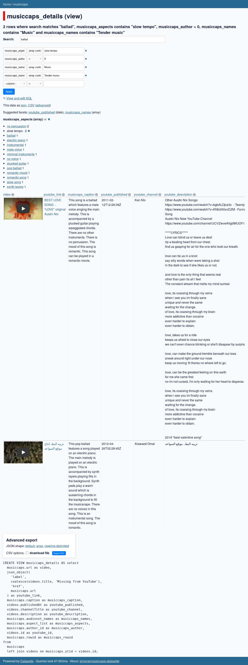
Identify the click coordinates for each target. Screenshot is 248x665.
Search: (8, 39)
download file (39, 553)
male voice (14, 149)
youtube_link (52, 194)
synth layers (15, 186)
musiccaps (20, 4)
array (39, 546)
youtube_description (178, 194)
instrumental (15, 144)
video (7, 194)
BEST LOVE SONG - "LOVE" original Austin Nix (55, 207)
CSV (31, 105)
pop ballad (14, 168)
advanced (43, 105)
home (7, 4)
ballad (11, 135)
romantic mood (17, 172)
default (30, 546)
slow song (14, 182)
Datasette (27, 661)
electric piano (16, 140)
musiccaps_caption (81, 194)
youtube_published (41, 112)
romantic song (16, 177)
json (24, 105)
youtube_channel (146, 194)
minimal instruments (20, 154)
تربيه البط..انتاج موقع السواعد (54, 446)
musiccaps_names (78, 112)
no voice (13, 158)
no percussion (16, 126)
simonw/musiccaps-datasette (99, 661)
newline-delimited (57, 546)
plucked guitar (16, 163)
